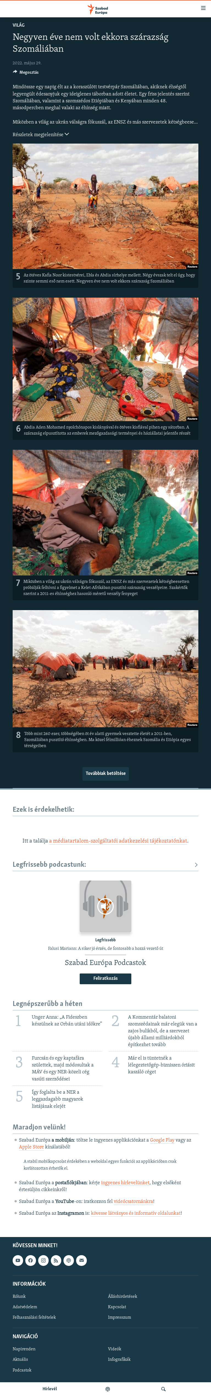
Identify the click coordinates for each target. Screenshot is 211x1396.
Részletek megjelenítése (39, 135)
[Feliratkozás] (81, 1260)
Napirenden (24, 1349)
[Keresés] (163, 1389)
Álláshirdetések (122, 1296)
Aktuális (20, 1360)
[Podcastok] (107, 1389)
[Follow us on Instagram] (43, 1260)
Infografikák (119, 1360)
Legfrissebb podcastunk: (49, 865)
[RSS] (56, 1260)
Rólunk (19, 1296)
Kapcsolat (117, 1307)
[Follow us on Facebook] (30, 1260)
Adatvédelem (25, 1307)
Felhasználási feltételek (34, 1317)
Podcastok (22, 1370)
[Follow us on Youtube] (18, 1260)
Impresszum (119, 1317)
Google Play (162, 1140)
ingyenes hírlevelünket (125, 1183)
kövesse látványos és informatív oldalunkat (136, 1213)
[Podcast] (68, 1260)
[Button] (26, 73)
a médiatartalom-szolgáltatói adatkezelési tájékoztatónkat (118, 841)
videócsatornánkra (133, 1201)
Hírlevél (50, 1389)
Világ (18, 25)
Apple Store (31, 1147)
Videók (114, 1349)
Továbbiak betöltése (106, 773)
